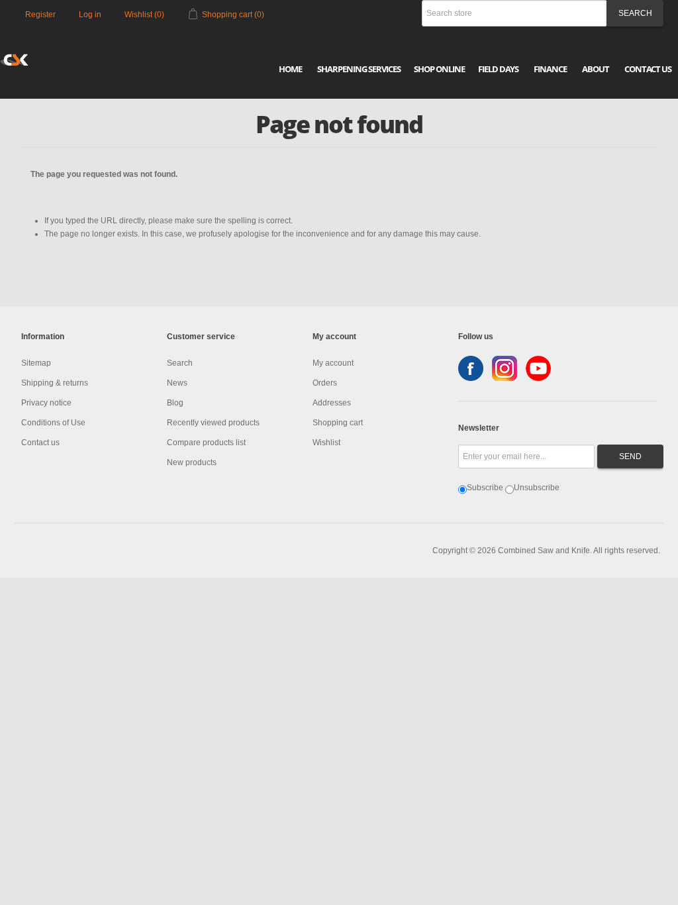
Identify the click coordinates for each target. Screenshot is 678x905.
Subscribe (485, 487)
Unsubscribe (536, 487)
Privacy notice (46, 402)
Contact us (40, 442)
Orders (325, 383)
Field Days (498, 69)
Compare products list (206, 442)
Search (180, 363)
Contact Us (647, 69)
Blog (175, 402)
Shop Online (439, 69)
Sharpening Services (359, 69)
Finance (550, 69)
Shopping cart (338, 422)
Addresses (332, 402)
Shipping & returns (54, 383)
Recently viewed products (213, 422)
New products (192, 462)
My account (333, 363)
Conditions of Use (53, 422)
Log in (90, 14)
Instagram (504, 368)
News (177, 383)
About (595, 69)
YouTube (538, 368)
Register (40, 14)
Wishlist (326, 442)
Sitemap (36, 363)
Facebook (470, 368)
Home (290, 69)
